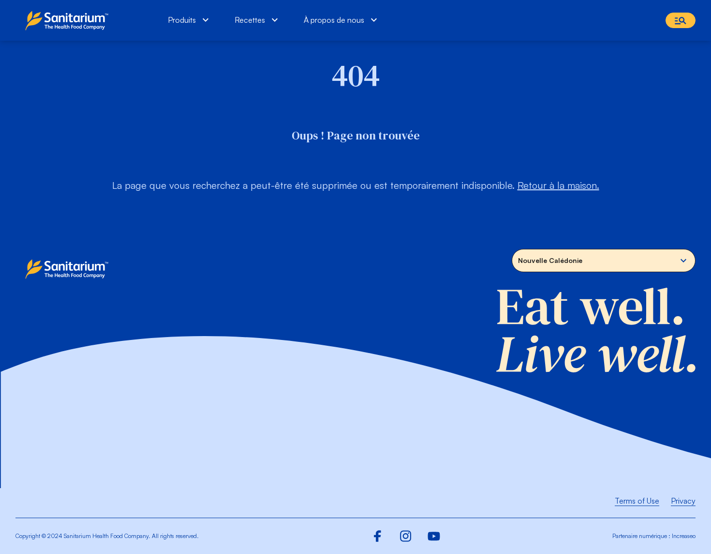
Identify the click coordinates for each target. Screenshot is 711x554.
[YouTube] (434, 536)
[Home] (68, 20)
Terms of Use (637, 501)
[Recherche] (681, 20)
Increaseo (684, 535)
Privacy (683, 501)
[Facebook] (378, 536)
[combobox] (604, 260)
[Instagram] (406, 536)
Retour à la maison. (558, 185)
